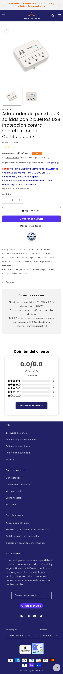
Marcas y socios (14, 491)
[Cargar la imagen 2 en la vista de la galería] (31, 96)
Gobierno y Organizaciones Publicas (25, 542)
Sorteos (10, 459)
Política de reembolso (18, 446)
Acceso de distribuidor (18, 523)
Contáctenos (13, 477)
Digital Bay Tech (35, 670)
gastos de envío (12, 157)
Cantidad (7, 194)
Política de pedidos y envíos (21, 439)
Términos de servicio (17, 432)
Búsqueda (11, 504)
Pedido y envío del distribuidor (22, 536)
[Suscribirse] (48, 595)
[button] (3, 15)
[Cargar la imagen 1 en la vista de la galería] (12, 96)
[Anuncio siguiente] (60, 5)
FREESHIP (50, 168)
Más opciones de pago (31, 226)
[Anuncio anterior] (3, 5)
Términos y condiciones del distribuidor (27, 529)
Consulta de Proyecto (18, 484)
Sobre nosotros (14, 497)
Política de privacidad (18, 452)
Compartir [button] (11, 282)
